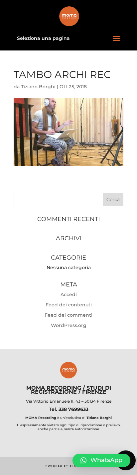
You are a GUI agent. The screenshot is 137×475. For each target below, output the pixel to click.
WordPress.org (68, 325)
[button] (101, 460)
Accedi (69, 294)
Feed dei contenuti (69, 305)
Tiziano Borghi (38, 87)
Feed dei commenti (68, 315)
